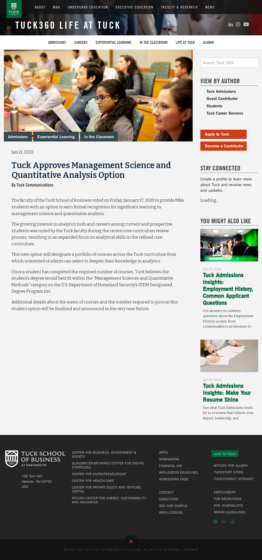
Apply (163, 452)
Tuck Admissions (221, 91)
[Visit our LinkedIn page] (230, 24)
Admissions (57, 42)
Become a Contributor (224, 145)
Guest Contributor (222, 98)
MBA (56, 7)
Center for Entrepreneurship (99, 474)
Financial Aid (170, 466)
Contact (166, 492)
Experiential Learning (113, 42)
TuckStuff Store (229, 472)
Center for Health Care (93, 480)
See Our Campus (173, 506)
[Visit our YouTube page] (246, 24)
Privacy (191, 550)
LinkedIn (224, 522)
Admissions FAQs (173, 479)
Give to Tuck (225, 454)
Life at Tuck (185, 42)
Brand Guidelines (229, 512)
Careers (81, 42)
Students (214, 105)
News (210, 7)
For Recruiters (228, 499)
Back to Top (131, 540)
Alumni (208, 42)
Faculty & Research (179, 7)
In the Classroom (153, 42)
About (40, 7)
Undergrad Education (88, 7)
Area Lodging (171, 512)
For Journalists (228, 505)
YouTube (233, 522)
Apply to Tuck (217, 134)
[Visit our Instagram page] (238, 24)
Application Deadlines (178, 472)
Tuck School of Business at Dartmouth (14, 9)
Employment (225, 492)
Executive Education (135, 7)
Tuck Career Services (224, 113)
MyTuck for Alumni (231, 465)
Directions (168, 499)
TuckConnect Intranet (234, 479)
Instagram (215, 522)
